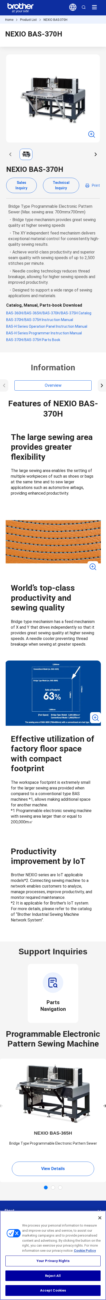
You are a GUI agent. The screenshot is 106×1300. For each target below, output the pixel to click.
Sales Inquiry (21, 185)
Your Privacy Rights (53, 1261)
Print (96, 185)
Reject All (53, 1276)
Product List (28, 20)
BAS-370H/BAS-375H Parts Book (33, 340)
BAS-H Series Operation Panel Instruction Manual (46, 326)
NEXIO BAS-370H (55, 20)
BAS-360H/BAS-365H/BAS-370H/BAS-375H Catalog (48, 313)
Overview (53, 385)
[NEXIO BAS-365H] (53, 1094)
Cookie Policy (85, 1250)
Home (9, 20)
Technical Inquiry (61, 185)
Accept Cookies (53, 1290)
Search (83, 7)
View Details (53, 1168)
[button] (10, 154)
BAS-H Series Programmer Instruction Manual (44, 333)
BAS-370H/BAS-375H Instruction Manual (39, 320)
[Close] (99, 1217)
